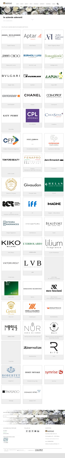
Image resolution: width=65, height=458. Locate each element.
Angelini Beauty (11, 45)
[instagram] (29, 431)
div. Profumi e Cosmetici (54, 278)
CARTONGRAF (11, 104)
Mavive (32, 297)
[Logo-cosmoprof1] (42, 449)
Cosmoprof (54, 104)
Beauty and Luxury (11, 65)
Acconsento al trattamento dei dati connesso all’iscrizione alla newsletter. (20, 421)
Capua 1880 (54, 85)
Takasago (11, 400)
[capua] (54, 69)
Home (4, 20)
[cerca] (58, 3)
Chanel (32, 104)
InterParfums (32, 232)
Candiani (32, 85)
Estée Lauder (11, 173)
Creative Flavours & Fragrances (11, 149)
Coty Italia (11, 129)
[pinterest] (32, 431)
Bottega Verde (54, 65)
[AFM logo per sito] (54, 30)
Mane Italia (11, 297)
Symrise (54, 381)
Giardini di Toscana (11, 193)
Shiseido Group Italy (32, 381)
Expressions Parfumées (54, 149)
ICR (11, 213)
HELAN (54, 193)
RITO (54, 356)
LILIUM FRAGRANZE (54, 252)
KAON (54, 232)
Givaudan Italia (32, 193)
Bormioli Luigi (32, 65)
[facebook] (27, 431)
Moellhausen (32, 316)
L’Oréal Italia (11, 277)
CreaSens (54, 124)
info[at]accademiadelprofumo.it (52, 438)
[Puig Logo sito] (11, 348)
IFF (32, 213)
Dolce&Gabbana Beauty (32, 149)
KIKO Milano (11, 252)
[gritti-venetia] (11, 301)
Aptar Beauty (32, 45)
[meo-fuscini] (54, 281)
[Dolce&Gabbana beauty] (32, 133)
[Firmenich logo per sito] (54, 153)
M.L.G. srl (11, 316)
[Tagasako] (11, 385)
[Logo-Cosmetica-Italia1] (21, 449)
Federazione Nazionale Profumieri (32, 170)
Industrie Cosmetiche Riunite (11, 214)
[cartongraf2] (11, 89)
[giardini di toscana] (11, 178)
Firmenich (53, 168)
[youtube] (35, 431)
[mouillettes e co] (54, 301)
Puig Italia (11, 361)
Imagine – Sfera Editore (54, 213)
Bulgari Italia (11, 85)
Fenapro (32, 168)
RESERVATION (32, 356)
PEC (58, 443)
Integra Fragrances (11, 232)
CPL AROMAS (32, 124)
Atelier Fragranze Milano (54, 45)
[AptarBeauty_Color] (32, 30)
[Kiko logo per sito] (11, 237)
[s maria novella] (54, 321)
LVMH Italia (54, 277)
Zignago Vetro (32, 400)
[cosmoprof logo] (54, 89)
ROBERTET (11, 381)
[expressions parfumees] (54, 133)
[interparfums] (32, 217)
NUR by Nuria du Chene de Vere (32, 336)
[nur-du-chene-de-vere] (32, 321)
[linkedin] (38, 431)
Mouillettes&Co (54, 316)
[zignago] (32, 385)
